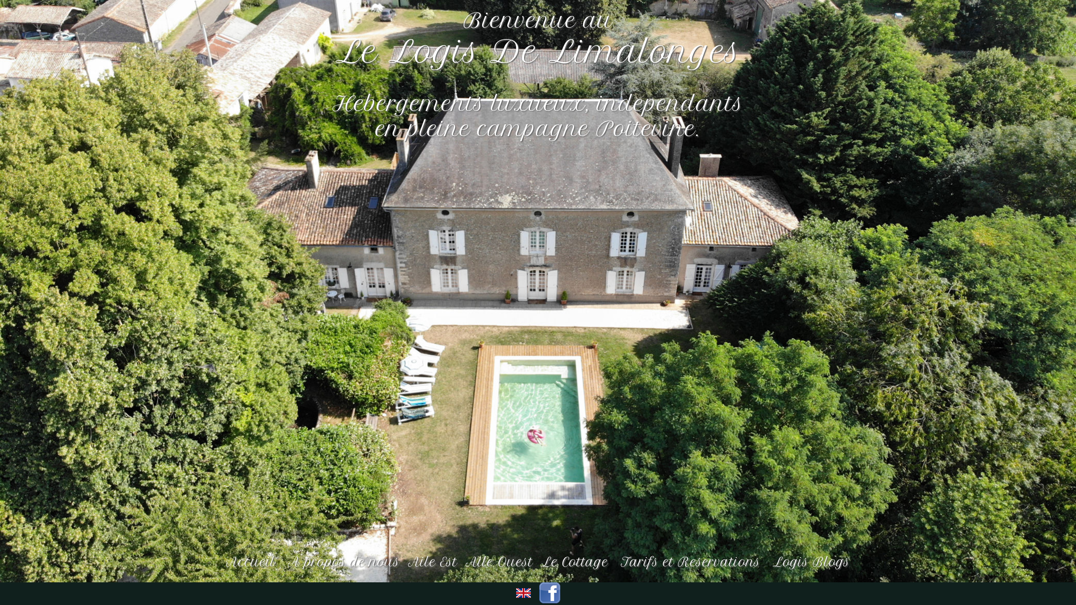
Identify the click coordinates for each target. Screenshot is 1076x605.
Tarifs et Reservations (693, 562)
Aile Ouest (499, 562)
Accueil (253, 562)
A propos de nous (344, 562)
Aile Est (432, 562)
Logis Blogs (811, 562)
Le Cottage (576, 562)
